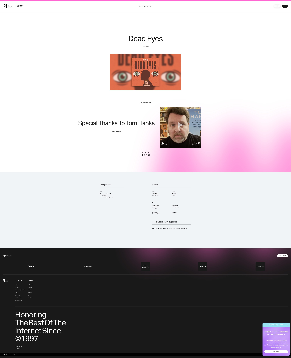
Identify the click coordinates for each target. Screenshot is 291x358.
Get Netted (17, 295)
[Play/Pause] (162, 143)
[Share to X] (147, 155)
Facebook (30, 297)
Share (284, 6)
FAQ (16, 292)
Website (173, 195)
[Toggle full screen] (199, 143)
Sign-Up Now (276, 351)
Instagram (30, 284)
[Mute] (196, 143)
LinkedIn (30, 287)
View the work (155, 195)
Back (278, 6)
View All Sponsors (282, 255)
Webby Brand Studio (20, 290)
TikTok (29, 290)
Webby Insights (18, 297)
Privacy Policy (18, 300)
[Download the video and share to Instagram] (142, 155)
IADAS (16, 284)
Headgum (145, 46)
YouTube (30, 292)
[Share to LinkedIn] (149, 155)
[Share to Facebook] (145, 155)
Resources (17, 287)
